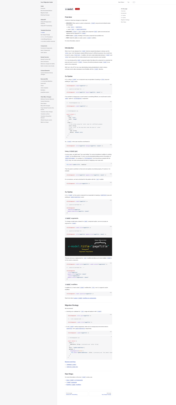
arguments (72, 382)
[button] (48, 6)
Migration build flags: (70, 361)
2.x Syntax (123, 15)
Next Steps (123, 22)
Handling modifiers (73, 384)
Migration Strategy (125, 19)
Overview (123, 11)
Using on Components (74, 380)
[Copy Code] (110, 85)
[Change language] (129, 2)
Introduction (123, 13)
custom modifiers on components (85, 298)
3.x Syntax (123, 17)
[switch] (134, 2)
